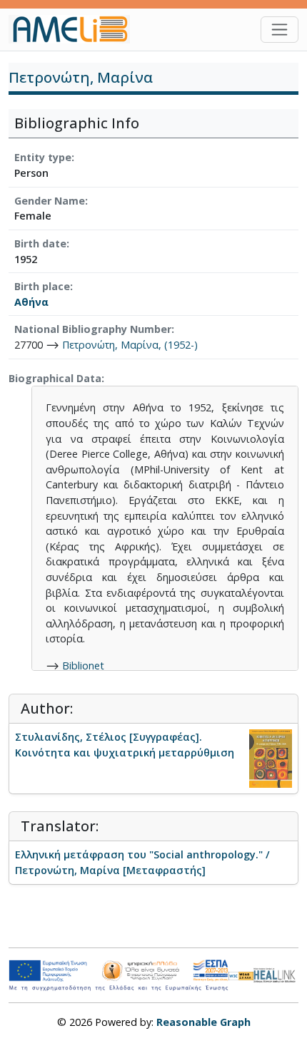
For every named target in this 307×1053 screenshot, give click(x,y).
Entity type (42, 157)
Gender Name (49, 200)
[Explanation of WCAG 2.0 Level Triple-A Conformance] (240, 975)
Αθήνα (31, 302)
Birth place (42, 286)
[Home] (75, 29)
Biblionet (83, 665)
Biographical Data (55, 378)
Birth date (40, 243)
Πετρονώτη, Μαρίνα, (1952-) (130, 344)
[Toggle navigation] (279, 29)
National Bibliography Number (92, 329)
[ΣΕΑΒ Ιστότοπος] (275, 974)
